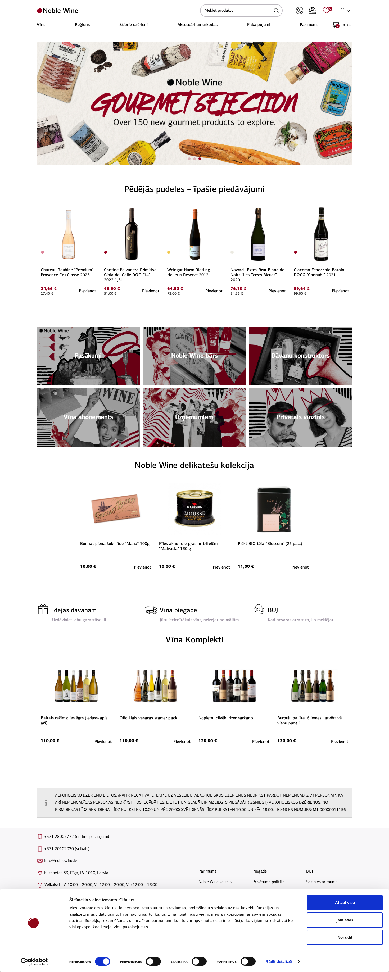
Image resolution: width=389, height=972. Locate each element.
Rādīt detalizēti (279, 961)
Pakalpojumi (258, 25)
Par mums (309, 25)
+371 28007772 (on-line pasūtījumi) (76, 837)
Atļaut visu (345, 902)
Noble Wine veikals (215, 882)
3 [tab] (199, 158)
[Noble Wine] (117, 10)
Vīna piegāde (178, 610)
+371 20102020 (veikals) (66, 849)
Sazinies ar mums (321, 882)
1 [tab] (189, 158)
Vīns (41, 25)
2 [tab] (194, 158)
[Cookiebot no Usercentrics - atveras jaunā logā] (34, 962)
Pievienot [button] (87, 291)
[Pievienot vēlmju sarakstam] (95, 209)
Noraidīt (344, 937)
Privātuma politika (268, 882)
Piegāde (259, 871)
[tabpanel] (194, 103)
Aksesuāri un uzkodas (198, 25)
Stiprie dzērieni (133, 25)
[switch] (153, 961)
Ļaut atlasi (344, 920)
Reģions (82, 25)
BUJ (273, 610)
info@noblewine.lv (60, 861)
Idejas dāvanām (74, 610)
